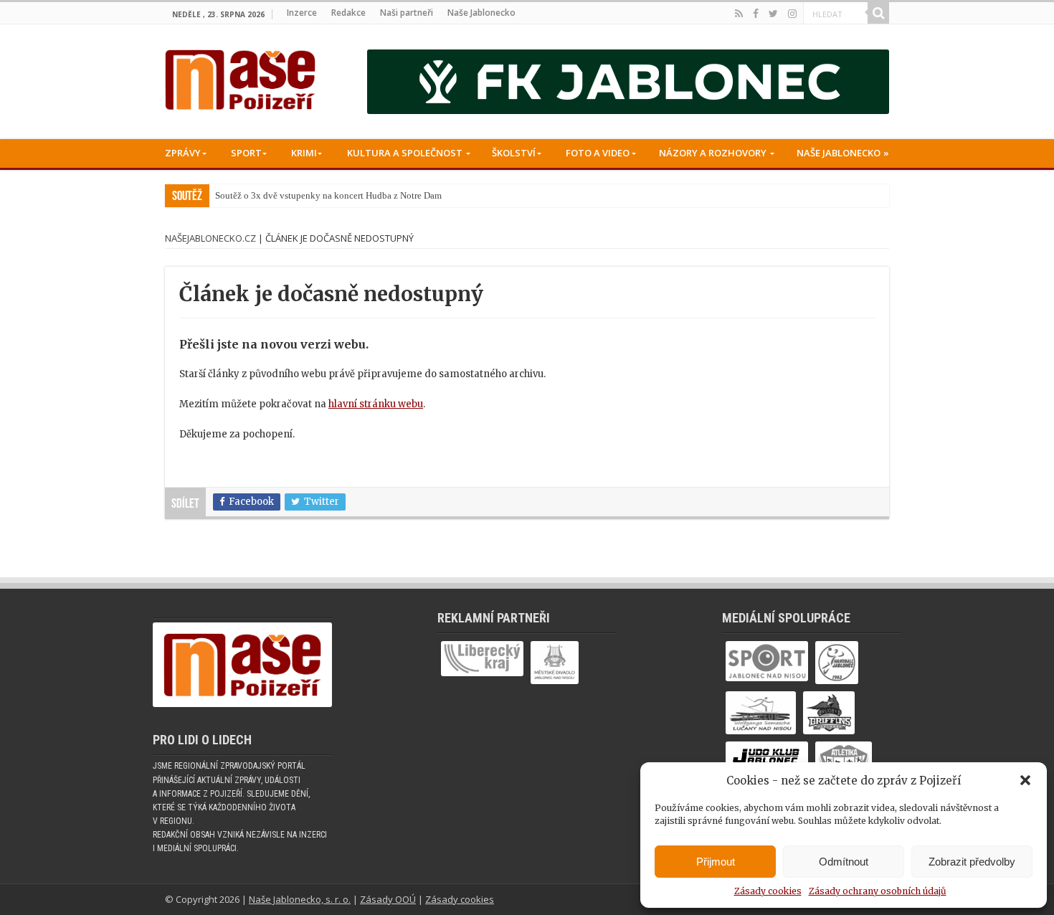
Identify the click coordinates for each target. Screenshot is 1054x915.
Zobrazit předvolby (972, 861)
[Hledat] (878, 13)
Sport (246, 152)
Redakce (348, 12)
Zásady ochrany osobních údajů (877, 891)
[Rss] (738, 13)
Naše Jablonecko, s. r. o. (300, 899)
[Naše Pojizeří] (240, 77)
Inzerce (302, 12)
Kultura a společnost (404, 152)
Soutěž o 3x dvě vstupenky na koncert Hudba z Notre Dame (330, 195)
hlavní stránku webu (375, 404)
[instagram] (792, 13)
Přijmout (715, 861)
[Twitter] (773, 13)
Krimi (304, 152)
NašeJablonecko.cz (210, 238)
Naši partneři (406, 12)
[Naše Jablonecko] (243, 671)
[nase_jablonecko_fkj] (628, 81)
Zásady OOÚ (388, 899)
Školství (514, 152)
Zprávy (183, 152)
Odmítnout (843, 861)
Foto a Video (598, 152)
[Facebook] (755, 13)
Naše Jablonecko (481, 12)
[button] (1025, 780)
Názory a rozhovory (712, 152)
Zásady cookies (768, 891)
